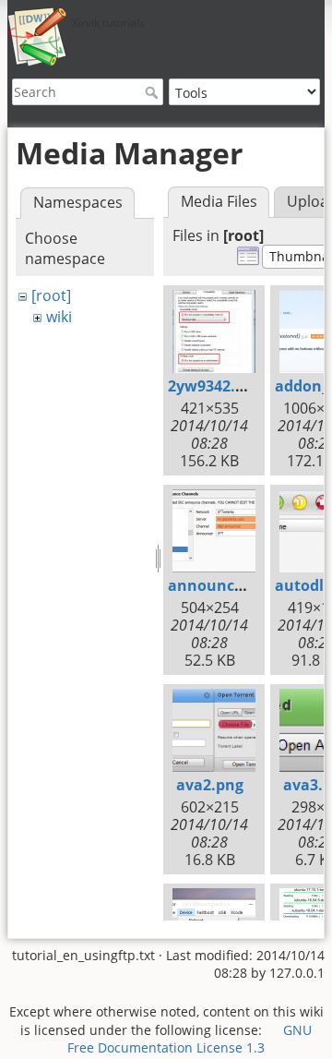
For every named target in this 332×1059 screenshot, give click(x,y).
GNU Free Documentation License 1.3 (189, 1039)
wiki (59, 317)
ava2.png (209, 785)
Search (153, 92)
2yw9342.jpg (212, 386)
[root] (51, 295)
